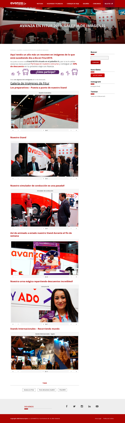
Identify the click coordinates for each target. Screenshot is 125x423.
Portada (13, 50)
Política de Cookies (108, 418)
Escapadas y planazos (55, 3)
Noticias (40, 3)
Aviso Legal (98, 418)
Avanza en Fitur (29, 390)
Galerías (86, 3)
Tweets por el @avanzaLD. (98, 96)
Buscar (96, 62)
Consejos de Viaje (73, 3)
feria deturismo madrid (47, 390)
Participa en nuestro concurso (45, 63)
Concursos (97, 3)
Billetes (108, 3)
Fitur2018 (62, 390)
